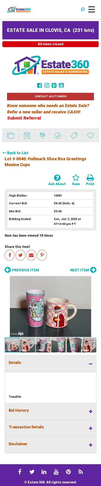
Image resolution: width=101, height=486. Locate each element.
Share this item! (17, 247)
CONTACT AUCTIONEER (50, 96)
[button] (50, 306)
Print (90, 184)
